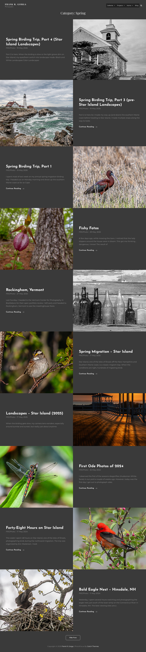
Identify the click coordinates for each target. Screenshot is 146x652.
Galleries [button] (110, 5)
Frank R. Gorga (15, 4)
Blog (136, 5)
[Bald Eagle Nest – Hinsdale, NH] (36, 600)
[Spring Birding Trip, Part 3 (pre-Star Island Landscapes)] (36, 113)
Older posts (73, 637)
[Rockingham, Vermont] (109, 300)
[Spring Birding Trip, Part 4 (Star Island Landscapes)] (109, 49)
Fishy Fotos (89, 228)
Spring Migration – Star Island (106, 352)
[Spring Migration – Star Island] (36, 362)
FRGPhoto (10, 48)
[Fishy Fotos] (36, 239)
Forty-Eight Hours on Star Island (34, 528)
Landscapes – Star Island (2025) (34, 413)
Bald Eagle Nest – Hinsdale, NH (107, 589)
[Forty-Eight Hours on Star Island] (109, 538)
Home (129, 5)
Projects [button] (120, 5)
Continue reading (88, 127)
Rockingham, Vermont (25, 290)
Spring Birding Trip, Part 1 (29, 166)
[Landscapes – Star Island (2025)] (109, 419)
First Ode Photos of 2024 (101, 466)
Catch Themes (93, 646)
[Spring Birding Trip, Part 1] (109, 177)
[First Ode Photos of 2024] (36, 477)
